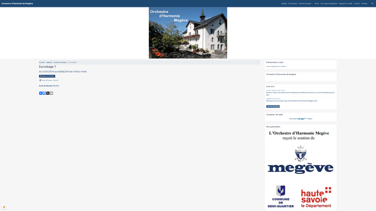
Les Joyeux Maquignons (329, 3)
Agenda (284, 3)
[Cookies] (4, 207)
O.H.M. (317, 3)
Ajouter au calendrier (47, 76)
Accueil (41, 62)
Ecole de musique (305, 3)
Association (293, 3)
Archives (364, 3)
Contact (357, 3)
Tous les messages (273, 106)
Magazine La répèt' (345, 3)
